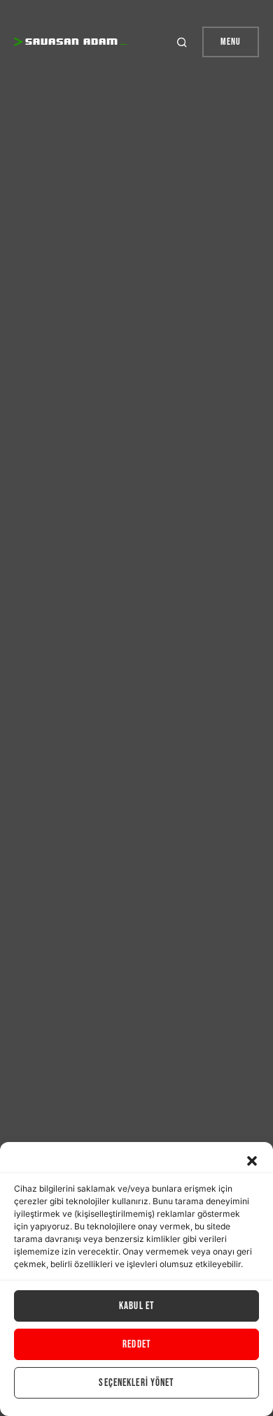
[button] (252, 1159)
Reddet (136, 1344)
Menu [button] (230, 42)
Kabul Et (136, 1306)
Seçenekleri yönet (136, 1382)
